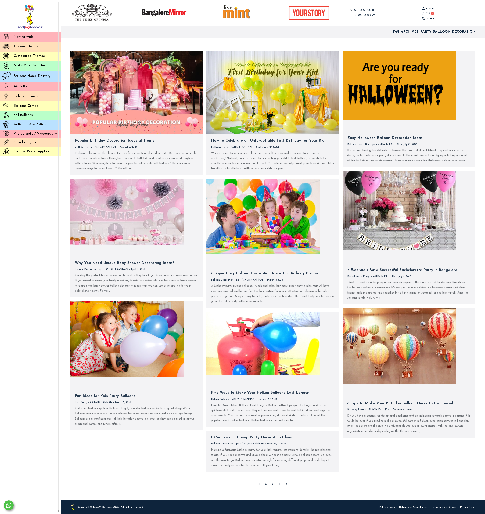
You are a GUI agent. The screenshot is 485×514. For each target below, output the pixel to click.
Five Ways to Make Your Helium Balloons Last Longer (260, 393)
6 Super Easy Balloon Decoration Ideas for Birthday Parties (264, 273)
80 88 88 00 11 (364, 10)
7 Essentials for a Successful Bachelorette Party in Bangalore (402, 270)
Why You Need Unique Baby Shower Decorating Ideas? (124, 263)
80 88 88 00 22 (364, 15)
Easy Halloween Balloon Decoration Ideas (384, 138)
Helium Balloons (220, 399)
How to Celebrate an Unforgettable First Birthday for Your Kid (268, 141)
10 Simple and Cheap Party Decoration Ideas (251, 437)
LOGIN (430, 8)
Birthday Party (83, 147)
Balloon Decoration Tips (361, 144)
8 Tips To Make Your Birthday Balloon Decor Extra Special (400, 403)
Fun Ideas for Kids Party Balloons (105, 396)
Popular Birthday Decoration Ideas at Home (114, 141)
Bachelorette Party (358, 276)
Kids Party (81, 402)
